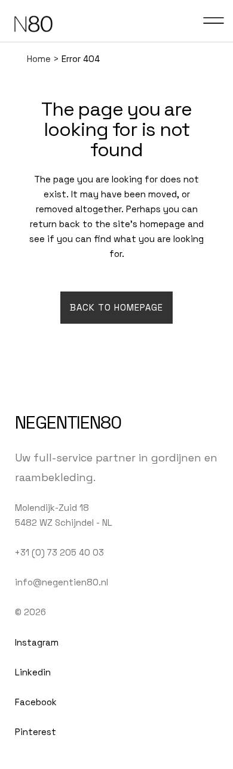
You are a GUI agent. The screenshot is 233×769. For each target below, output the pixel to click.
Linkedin (33, 672)
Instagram (37, 642)
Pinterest (35, 731)
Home (39, 58)
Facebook (36, 702)
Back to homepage (116, 307)
